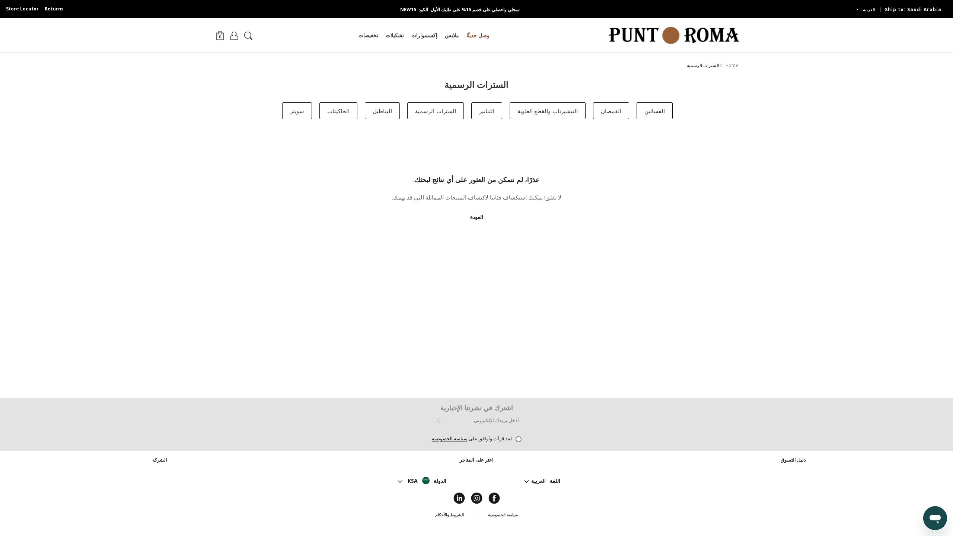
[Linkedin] (459, 498)
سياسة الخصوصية (450, 439)
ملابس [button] (452, 35)
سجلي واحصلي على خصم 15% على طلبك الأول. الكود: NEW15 (460, 9)
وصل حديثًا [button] (478, 35)
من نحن (160, 470)
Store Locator (22, 9)
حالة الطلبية (793, 470)
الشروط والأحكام (449, 514)
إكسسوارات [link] (424, 35)
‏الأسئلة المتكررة (793, 497)
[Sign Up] (438, 420)
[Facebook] (494, 498)
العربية (868, 9)
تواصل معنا (476, 479)
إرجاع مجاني (793, 488)
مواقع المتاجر (476, 470)
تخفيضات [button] (368, 35)
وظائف (159, 479)
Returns (54, 9)
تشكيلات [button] (395, 35)
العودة (476, 216)
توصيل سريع (793, 479)
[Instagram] (476, 498)
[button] (220, 35)
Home (732, 65)
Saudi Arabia (913, 9)
